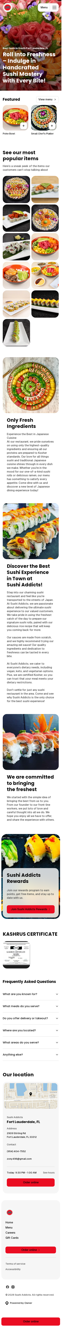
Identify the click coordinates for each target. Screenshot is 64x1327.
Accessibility (13, 1269)
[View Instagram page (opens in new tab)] (13, 1287)
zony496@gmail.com (19, 1159)
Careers (10, 1232)
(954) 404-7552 (16, 1152)
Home (9, 1222)
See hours (49, 1172)
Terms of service (15, 1263)
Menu (44, 7)
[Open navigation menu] (54, 7)
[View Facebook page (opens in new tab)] (7, 1287)
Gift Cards (12, 1238)
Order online (31, 1182)
